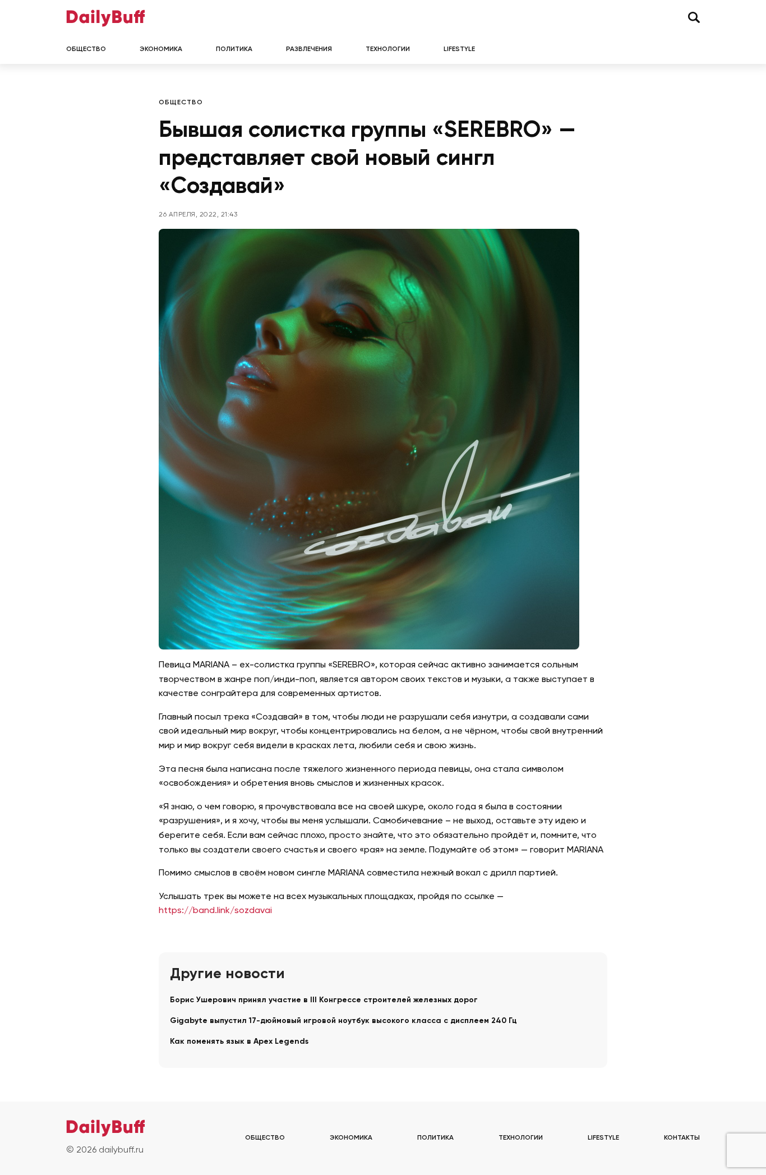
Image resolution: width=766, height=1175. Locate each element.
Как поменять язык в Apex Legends (239, 1041)
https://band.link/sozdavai (215, 910)
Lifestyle (459, 49)
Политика (234, 49)
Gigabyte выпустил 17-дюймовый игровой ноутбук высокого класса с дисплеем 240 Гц (343, 1021)
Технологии (388, 49)
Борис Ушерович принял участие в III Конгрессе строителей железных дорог (324, 1000)
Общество (86, 49)
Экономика (161, 49)
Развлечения (309, 49)
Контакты (682, 1138)
